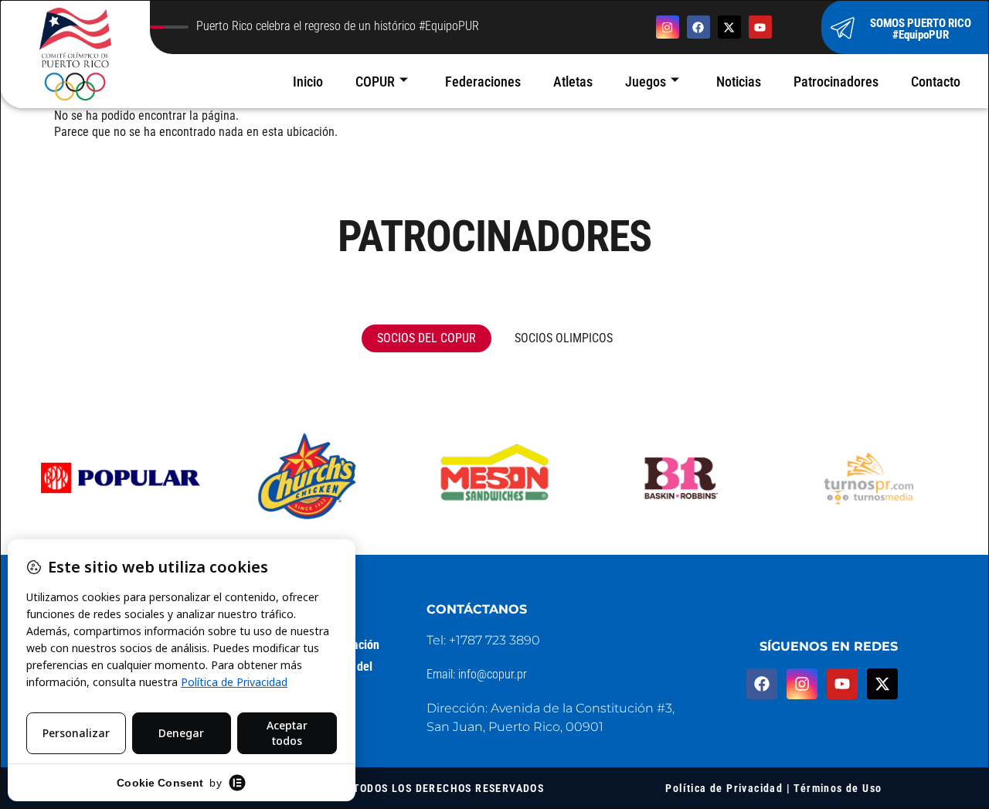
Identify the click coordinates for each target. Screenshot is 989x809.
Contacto (935, 81)
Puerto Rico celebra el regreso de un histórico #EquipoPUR (337, 27)
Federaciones (483, 81)
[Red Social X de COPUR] (729, 27)
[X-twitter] (882, 683)
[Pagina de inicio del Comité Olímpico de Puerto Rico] (75, 54)
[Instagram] (802, 683)
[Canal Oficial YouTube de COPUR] (760, 27)
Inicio (308, 81)
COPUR (375, 81)
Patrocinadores (836, 81)
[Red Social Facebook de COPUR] (698, 27)
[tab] (426, 338)
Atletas (573, 81)
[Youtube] (842, 683)
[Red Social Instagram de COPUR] (667, 27)
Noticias (738, 81)
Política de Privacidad (724, 788)
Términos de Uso (838, 788)
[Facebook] (761, 683)
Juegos (645, 81)
